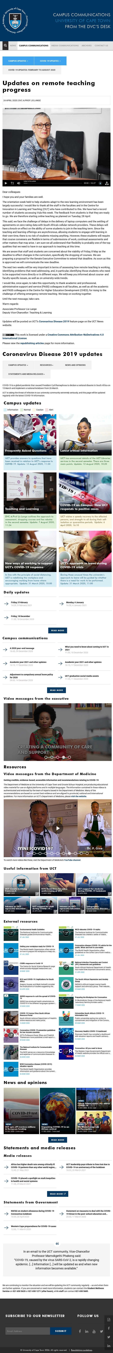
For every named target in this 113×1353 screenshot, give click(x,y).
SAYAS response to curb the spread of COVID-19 (38, 997)
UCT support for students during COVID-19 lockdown (92, 890)
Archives (87, 45)
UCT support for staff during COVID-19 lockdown (43, 907)
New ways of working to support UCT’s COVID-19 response (29, 565)
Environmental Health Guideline (32, 930)
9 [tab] (75, 853)
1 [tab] (45, 757)
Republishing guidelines (81, 1350)
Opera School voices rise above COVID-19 (94, 1104)
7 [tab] (63, 853)
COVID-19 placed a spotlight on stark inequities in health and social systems (33, 1179)
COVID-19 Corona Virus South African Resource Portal (35, 1014)
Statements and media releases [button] (25, 374)
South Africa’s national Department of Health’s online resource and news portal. (38, 1019)
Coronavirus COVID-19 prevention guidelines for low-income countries (37, 1031)
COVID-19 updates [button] (49, 61)
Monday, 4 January (75, 602)
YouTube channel (72, 860)
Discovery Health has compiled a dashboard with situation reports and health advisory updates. (92, 1035)
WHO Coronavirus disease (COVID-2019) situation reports (36, 1065)
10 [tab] (81, 853)
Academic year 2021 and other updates (28, 662)
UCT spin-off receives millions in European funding (20, 1128)
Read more (56, 690)
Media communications (65, 45)
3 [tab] (57, 757)
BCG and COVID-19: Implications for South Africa (37, 980)
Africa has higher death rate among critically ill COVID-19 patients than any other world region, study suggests (33, 1166)
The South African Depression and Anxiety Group (91, 980)
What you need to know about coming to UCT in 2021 (87, 648)
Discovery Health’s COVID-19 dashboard (91, 1031)
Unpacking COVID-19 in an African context (55, 1128)
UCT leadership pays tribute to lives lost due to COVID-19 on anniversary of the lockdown (88, 1165)
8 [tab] (69, 853)
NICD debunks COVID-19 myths (87, 930)
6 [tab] (57, 853)
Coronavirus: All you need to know (88, 1048)
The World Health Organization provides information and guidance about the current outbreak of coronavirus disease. (37, 1070)
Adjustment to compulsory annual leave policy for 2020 (31, 676)
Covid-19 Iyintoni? (40, 848)
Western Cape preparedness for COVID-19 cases (33, 1226)
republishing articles (32, 343)
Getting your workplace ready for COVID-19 (37, 946)
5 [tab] (69, 757)
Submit (60, 1331)
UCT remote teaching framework (16, 890)
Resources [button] (46, 365)
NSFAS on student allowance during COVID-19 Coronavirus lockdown (32, 1212)
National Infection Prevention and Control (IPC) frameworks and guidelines (91, 963)
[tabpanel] (58, 732)
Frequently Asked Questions (25, 450)
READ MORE (57, 630)
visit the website (78, 796)
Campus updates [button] (17, 61)
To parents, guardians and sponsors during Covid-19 (51, 749)
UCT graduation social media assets (82, 676)
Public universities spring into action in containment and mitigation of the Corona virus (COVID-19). (92, 1019)
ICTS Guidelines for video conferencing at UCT (54, 890)
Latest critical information (79, 450)
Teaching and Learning (22, 509)
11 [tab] (87, 853)
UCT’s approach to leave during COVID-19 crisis (83, 565)
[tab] (58, 629)
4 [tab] (63, 757)
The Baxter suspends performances (88, 1128)
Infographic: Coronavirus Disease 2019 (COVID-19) (97, 907)
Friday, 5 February (19, 602)
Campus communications (33, 45)
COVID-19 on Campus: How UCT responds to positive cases (84, 507)
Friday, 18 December (20, 616)
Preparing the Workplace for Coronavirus (91, 997)
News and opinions (75, 365)
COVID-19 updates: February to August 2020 (31, 70)
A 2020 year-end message (22, 648)
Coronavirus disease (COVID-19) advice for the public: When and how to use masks (93, 946)
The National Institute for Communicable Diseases (36, 1048)
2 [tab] (51, 757)
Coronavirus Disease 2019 (54, 321)
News (13, 45)
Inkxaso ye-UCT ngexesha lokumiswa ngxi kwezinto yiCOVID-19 (16, 907)
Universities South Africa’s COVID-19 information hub (89, 1014)
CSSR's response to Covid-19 (31, 963)
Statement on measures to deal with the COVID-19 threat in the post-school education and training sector (88, 1212)
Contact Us (101, 45)
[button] (6, 183)
